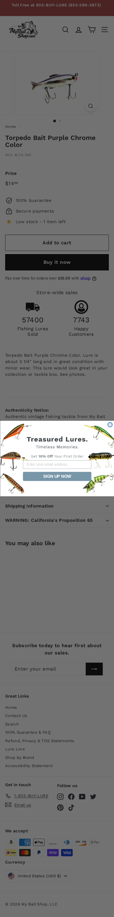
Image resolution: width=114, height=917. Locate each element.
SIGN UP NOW (57, 476)
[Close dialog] (110, 425)
